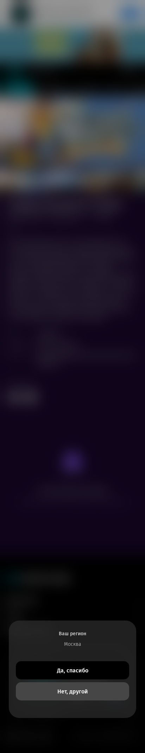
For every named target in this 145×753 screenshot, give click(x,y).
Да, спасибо (72, 670)
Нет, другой (72, 691)
